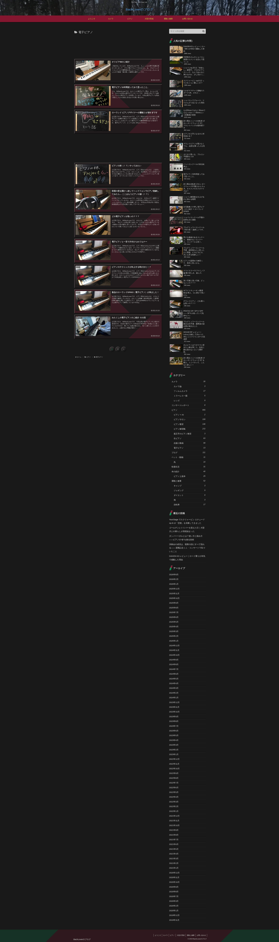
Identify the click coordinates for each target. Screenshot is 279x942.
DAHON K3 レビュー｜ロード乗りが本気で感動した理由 (187, 558)
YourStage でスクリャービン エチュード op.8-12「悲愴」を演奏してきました (187, 521)
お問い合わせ (201, 935)
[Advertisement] (118, 46)
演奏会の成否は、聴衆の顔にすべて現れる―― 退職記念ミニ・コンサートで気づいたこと (187, 548)
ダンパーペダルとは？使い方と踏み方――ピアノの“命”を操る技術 (185, 538)
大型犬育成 (181, 935)
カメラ (165, 935)
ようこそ (158, 935)
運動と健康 (190, 935)
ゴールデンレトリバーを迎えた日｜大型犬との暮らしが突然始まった (186, 529)
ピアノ (172, 935)
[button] (203, 31)
